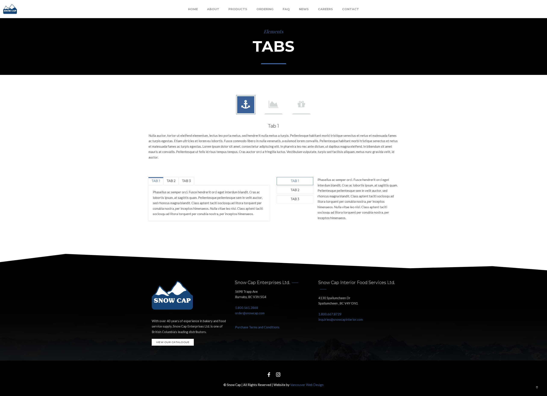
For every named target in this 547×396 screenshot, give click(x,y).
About (213, 9)
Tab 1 (156, 181)
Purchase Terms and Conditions (257, 327)
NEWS (304, 9)
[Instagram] (278, 374)
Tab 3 (186, 181)
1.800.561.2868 (246, 308)
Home (193, 9)
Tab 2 (171, 181)
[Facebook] (269, 374)
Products (237, 9)
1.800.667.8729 (329, 314)
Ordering (265, 9)
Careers (325, 9)
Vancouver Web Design (306, 385)
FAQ (286, 9)
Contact (350, 9)
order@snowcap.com (250, 313)
